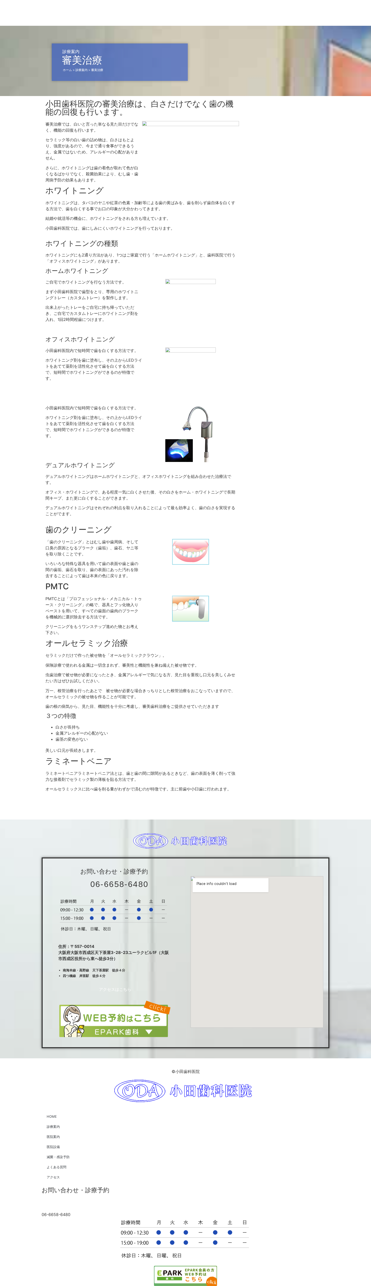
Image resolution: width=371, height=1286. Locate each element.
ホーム (67, 70)
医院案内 (53, 1137)
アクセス (53, 1177)
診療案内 (81, 70)
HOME (52, 1116)
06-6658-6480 (119, 884)
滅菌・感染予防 (58, 1157)
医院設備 (53, 1147)
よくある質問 (56, 1167)
